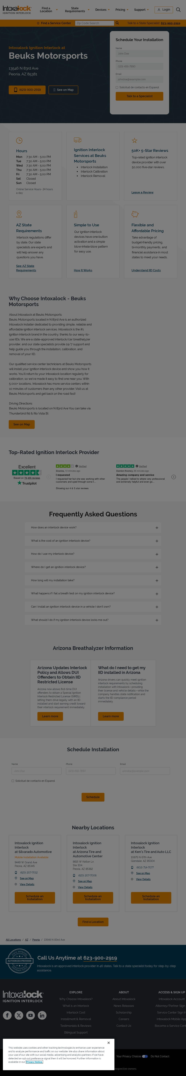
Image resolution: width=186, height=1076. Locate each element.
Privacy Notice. (34, 1062)
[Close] (109, 1043)
